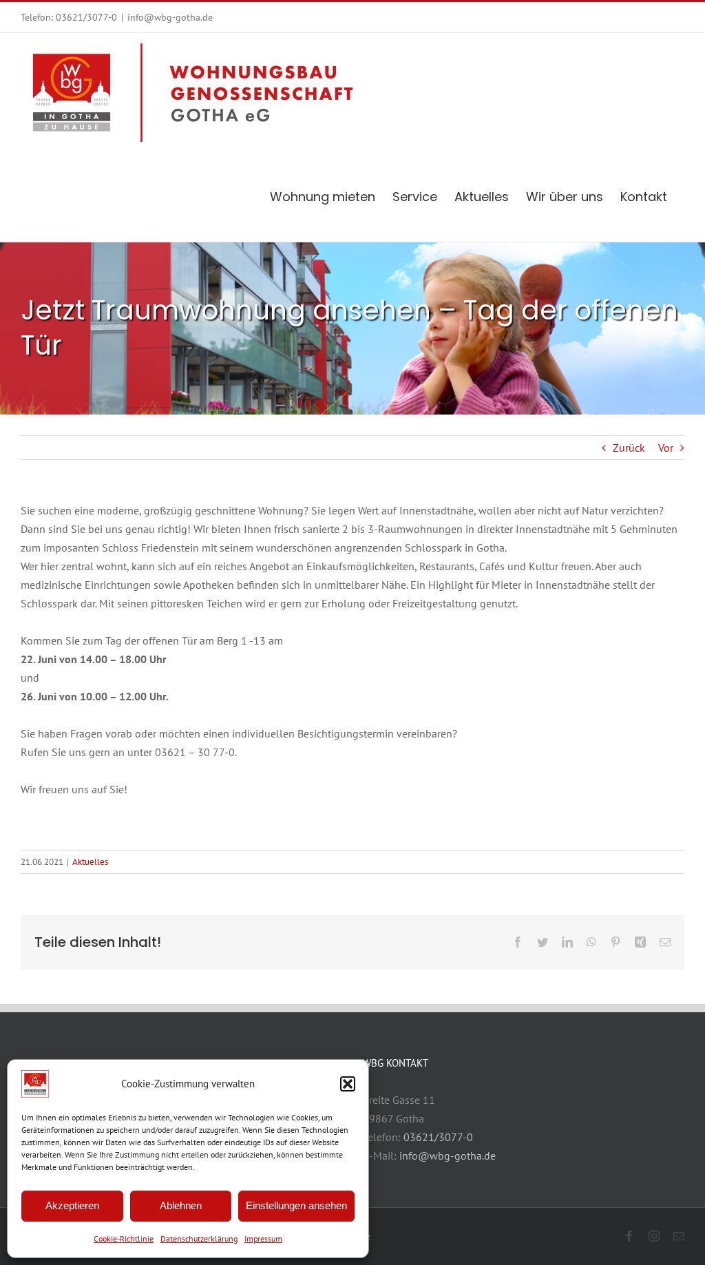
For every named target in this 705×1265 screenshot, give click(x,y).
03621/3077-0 (86, 17)
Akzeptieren (72, 1205)
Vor (665, 447)
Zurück (629, 447)
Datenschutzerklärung (199, 1238)
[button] (348, 1084)
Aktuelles (90, 862)
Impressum (263, 1238)
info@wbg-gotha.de (170, 17)
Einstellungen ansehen (296, 1205)
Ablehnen (181, 1205)
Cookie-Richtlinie (124, 1238)
